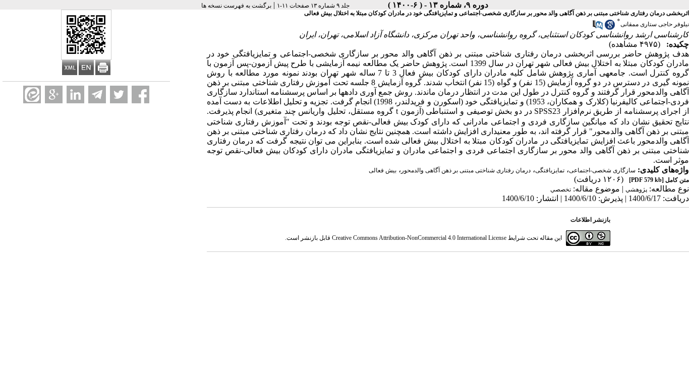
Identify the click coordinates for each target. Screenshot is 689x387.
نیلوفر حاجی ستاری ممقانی (654, 24)
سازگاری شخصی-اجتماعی (602, 170)
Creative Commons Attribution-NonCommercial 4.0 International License (419, 237)
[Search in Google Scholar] (610, 27)
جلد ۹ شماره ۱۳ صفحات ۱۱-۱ (313, 5)
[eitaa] (32, 94)
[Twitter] (119, 94)
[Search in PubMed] (598, 27)
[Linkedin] (75, 94)
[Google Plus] (54, 94)
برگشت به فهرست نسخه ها (236, 5)
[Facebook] (140, 94)
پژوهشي (636, 189)
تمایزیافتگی (549, 170)
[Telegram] (97, 94)
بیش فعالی (382, 170)
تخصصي (560, 189)
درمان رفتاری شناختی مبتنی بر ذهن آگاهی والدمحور (466, 170)
